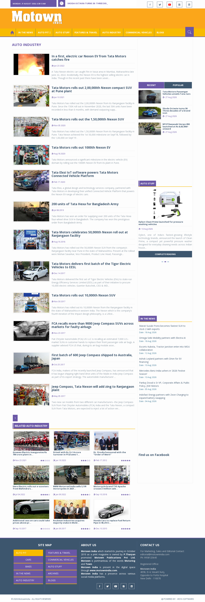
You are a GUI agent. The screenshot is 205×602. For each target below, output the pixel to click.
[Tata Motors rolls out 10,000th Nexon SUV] (31, 302)
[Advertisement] (135, 18)
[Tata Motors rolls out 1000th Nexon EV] (31, 154)
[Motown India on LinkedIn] (189, 4)
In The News (147, 318)
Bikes (28, 566)
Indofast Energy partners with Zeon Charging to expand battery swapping (164, 396)
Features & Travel (85, 32)
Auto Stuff (63, 32)
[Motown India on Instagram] (179, 4)
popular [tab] (178, 85)
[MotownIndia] (39, 17)
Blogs (160, 32)
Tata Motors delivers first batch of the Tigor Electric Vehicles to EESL (91, 265)
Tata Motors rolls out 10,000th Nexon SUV (83, 295)
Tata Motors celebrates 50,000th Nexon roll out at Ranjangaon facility (90, 234)
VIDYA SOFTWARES (185, 599)
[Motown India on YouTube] (169, 4)
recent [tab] (151, 85)
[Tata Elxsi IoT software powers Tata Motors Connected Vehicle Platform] (31, 180)
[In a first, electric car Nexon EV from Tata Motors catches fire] (31, 64)
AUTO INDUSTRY (111, 32)
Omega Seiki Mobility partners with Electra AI (162, 337)
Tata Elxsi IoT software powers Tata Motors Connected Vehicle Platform (85, 174)
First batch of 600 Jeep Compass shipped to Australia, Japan (92, 356)
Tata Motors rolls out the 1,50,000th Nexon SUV (88, 119)
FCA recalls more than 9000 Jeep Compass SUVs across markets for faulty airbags (93, 325)
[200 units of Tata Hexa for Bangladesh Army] (31, 211)
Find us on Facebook (154, 455)
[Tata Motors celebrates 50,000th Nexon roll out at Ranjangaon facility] (31, 239)
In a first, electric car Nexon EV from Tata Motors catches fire (89, 58)
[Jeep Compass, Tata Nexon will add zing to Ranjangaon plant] (31, 394)
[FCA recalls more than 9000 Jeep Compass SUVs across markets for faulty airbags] (31, 330)
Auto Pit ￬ (44, 32)
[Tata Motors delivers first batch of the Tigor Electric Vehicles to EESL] (31, 270)
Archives (53, 573)
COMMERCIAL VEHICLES (139, 32)
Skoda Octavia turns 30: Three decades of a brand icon (99, 3)
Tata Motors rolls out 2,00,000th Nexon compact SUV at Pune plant (92, 89)
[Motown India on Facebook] (150, 4)
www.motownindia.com (103, 570)
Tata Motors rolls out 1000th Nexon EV (81, 147)
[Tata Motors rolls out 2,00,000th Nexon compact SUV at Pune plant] (31, 95)
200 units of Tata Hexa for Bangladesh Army (85, 204)
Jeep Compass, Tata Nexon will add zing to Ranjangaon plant (93, 388)
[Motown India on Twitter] (160, 4)
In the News (25, 32)
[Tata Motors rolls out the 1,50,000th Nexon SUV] (31, 126)
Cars (28, 559)
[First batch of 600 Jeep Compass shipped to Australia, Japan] (31, 362)
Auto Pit (21, 552)
